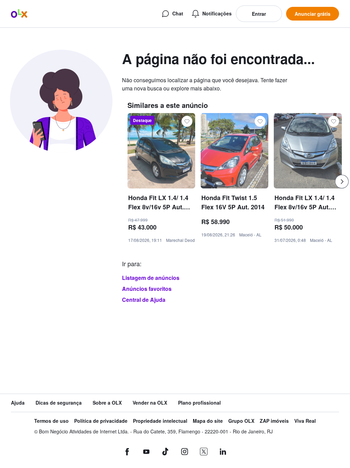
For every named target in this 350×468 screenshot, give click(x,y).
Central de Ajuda (143, 300)
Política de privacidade (100, 421)
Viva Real (305, 421)
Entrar (259, 13)
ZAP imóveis (274, 421)
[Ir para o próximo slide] (342, 181)
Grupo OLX (241, 421)
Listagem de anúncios (150, 278)
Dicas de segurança (59, 402)
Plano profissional (199, 402)
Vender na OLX (150, 402)
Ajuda (18, 402)
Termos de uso (51, 421)
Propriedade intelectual (160, 421)
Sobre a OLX (107, 402)
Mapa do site (208, 421)
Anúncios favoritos (147, 289)
